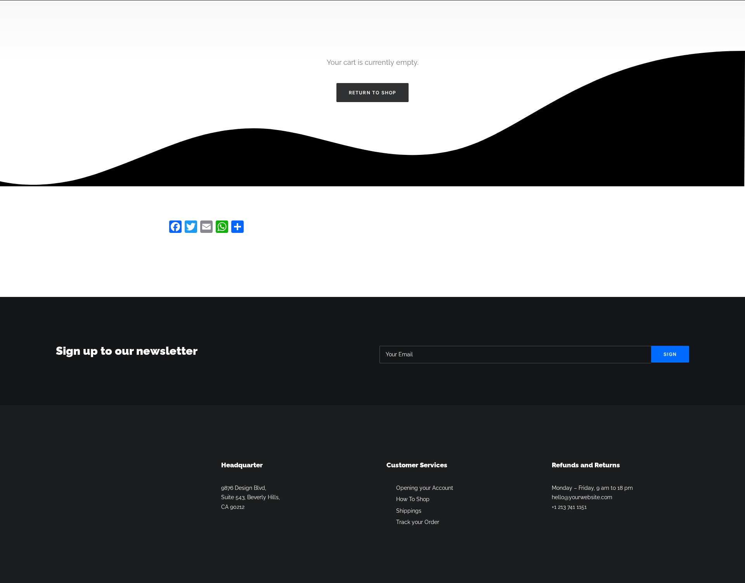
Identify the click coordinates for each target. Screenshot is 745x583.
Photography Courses (450, 31)
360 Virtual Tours (278, 31)
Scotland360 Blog (606, 31)
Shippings (408, 511)
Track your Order (417, 522)
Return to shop (373, 92)
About (396, 31)
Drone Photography (346, 31)
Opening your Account (424, 488)
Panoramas (550, 31)
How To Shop (413, 499)
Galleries (508, 31)
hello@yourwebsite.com (582, 497)
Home (232, 31)
